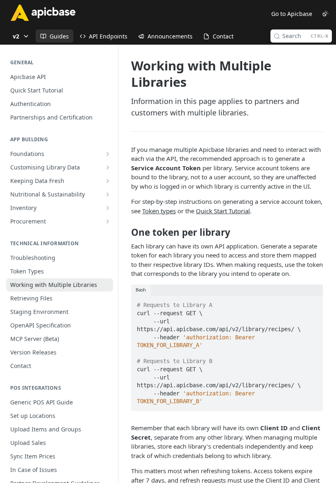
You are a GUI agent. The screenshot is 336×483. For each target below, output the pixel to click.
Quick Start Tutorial (223, 211)
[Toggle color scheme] (325, 13)
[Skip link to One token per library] (125, 232)
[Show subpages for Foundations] (107, 154)
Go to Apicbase (291, 14)
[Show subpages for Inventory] (107, 208)
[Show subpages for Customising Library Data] (107, 167)
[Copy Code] (313, 303)
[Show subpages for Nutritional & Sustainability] (107, 194)
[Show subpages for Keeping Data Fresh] (107, 181)
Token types (159, 211)
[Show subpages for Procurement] (107, 221)
